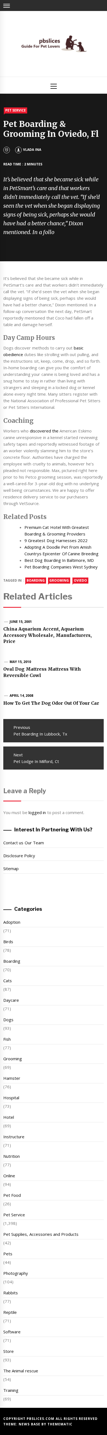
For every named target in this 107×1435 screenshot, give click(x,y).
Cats (7, 980)
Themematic (59, 1424)
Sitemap (11, 868)
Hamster (11, 1078)
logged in (37, 812)
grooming (59, 580)
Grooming (12, 1058)
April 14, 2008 (21, 695)
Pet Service (15, 110)
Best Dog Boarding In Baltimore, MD (59, 560)
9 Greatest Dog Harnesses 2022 (56, 540)
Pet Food (12, 1195)
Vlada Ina (32, 149)
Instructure (13, 1136)
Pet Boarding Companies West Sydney (61, 567)
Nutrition (11, 1156)
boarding (36, 580)
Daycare (11, 1000)
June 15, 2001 (21, 621)
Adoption (11, 922)
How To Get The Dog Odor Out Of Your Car (51, 703)
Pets (7, 1253)
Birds (8, 941)
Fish (7, 1039)
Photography (15, 1273)
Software (12, 1331)
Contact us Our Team (23, 842)
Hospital (11, 1097)
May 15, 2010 (20, 661)
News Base (30, 1424)
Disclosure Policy (19, 855)
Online (9, 1175)
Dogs (8, 1019)
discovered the (44, 431)
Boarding (11, 961)
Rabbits (10, 1292)
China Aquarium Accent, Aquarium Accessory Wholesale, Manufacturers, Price (47, 635)
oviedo (80, 580)
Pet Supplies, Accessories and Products (40, 1234)
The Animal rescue (20, 1370)
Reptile (10, 1312)
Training (10, 1390)
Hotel (8, 1117)
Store (8, 1351)
